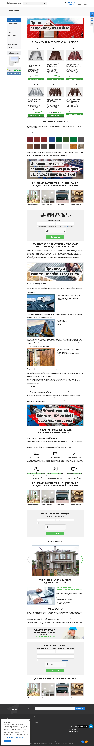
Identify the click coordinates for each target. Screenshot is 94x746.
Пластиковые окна (11, 716)
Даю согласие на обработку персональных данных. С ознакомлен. (56, 226)
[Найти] (45, 3)
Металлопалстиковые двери (14, 718)
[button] (28, 559)
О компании (37, 716)
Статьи (36, 722)
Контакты (36, 720)
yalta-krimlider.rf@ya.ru (74, 723)
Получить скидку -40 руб (35, 79)
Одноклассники (86, 741)
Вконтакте (82, 741)
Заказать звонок (70, 4)
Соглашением (65, 226)
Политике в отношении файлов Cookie (13, 737)
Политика (36, 718)
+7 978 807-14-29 (71, 2)
